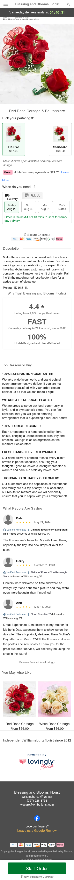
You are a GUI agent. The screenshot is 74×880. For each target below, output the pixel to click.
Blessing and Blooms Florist (37, 4)
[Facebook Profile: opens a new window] (37, 818)
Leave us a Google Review (37, 830)
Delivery (12, 198)
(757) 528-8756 (37, 800)
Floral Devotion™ (41, 614)
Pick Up (35, 195)
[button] (65, 871)
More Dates (62, 207)
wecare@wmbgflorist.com (37, 804)
